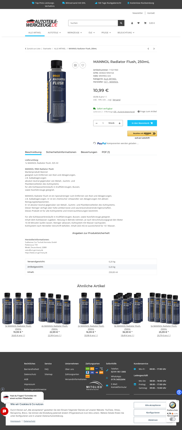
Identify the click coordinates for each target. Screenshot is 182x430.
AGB (26, 379)
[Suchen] (121, 23)
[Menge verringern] (96, 123)
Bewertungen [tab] (89, 152)
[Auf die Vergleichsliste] (75, 65)
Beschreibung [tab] (33, 152)
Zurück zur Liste (33, 48)
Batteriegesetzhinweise (35, 389)
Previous (7, 317)
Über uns (69, 369)
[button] (132, 23)
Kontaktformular (119, 387)
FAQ (46, 369)
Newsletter (138, 13)
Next (175, 317)
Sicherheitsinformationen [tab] (61, 152)
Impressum (29, 384)
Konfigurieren (153, 412)
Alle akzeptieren (153, 405)
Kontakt (151, 13)
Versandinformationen (76, 379)
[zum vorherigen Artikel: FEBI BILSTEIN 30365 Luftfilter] (148, 49)
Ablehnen (153, 420)
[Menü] (177, 402)
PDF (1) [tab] (106, 152)
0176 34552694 (118, 379)
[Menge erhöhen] (119, 123)
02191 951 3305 (118, 371)
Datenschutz (30, 374)
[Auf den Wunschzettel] (83, 65)
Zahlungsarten (72, 374)
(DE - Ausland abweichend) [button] (124, 111)
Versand (116, 99)
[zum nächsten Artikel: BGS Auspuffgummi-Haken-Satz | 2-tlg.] (154, 49)
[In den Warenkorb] (27, 58)
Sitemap (48, 374)
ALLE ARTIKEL (110, 78)
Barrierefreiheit (31, 369)
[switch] (172, 419)
